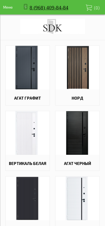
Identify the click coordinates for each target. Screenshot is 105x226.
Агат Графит (27, 98)
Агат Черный (77, 163)
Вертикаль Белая (27, 163)
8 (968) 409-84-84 (49, 7)
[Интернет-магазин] (52, 32)
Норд (77, 98)
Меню (8, 7)
